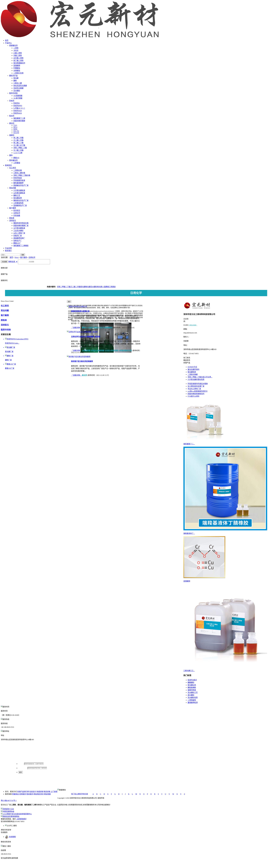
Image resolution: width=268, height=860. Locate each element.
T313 (15, 125)
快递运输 (39, 791)
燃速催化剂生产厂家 (20, 185)
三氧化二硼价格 (19, 173)
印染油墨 (16, 215)
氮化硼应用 (17, 198)
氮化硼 (15, 78)
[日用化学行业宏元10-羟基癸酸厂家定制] (82, 332)
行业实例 (8, 248)
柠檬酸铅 (16, 68)
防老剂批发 (17, 178)
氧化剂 (84, 375)
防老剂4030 (17, 113)
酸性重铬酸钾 (18, 183)
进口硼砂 (191, 695)
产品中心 (8, 43)
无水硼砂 (16, 91)
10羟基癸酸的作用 (125, 350)
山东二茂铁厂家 (19, 233)
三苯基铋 (16, 163)
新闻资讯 (8, 165)
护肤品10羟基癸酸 (97, 350)
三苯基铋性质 (18, 203)
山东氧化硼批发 (19, 193)
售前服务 (29, 794)
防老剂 (11, 101)
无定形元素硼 (18, 88)
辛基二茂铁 (17, 55)
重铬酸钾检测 (193, 702)
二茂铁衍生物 (18, 73)
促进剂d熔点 (192, 680)
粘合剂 (11, 116)
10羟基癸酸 (86, 350)
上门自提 (54, 791)
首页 (6, 40)
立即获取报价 (21, 819)
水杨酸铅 (16, 70)
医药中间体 (13, 93)
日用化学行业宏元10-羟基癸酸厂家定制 (85, 336)
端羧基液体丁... (189, 533)
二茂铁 (15, 48)
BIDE (15, 129)
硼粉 (15, 80)
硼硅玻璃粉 (192, 687)
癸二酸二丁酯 (18, 143)
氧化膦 (99, 287)
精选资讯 (186, 360)
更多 (69, 301)
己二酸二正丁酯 (19, 145)
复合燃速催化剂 (19, 63)
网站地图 (47, 794)
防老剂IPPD (17, 106)
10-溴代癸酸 (17, 98)
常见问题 (12, 188)
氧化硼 (87, 287)
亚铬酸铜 (16, 65)
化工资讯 (12, 168)
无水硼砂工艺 (193, 692)
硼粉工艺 (16, 195)
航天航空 (16, 210)
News (17, 257)
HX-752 (16, 131)
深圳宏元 (12, 220)
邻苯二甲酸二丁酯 (20, 148)
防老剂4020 (17, 111)
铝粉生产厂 (17, 240)
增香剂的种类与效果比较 (80, 311)
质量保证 (15, 794)
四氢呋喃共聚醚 (19, 121)
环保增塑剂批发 (19, 180)
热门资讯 (186, 358)
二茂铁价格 (17, 170)
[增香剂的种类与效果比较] (77, 306)
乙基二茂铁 (17, 53)
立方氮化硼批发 (19, 228)
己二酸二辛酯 (18, 140)
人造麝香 (105, 287)
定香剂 (90, 328)
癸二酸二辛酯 (18, 138)
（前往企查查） (192, 325)
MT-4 (15, 127)
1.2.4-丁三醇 (17, 153)
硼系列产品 (13, 75)
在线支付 (32, 791)
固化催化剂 (13, 160)
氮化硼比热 (192, 685)
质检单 (11, 218)
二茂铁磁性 (192, 700)
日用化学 (16, 213)
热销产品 (186, 363)
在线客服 (12, 837)
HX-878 (16, 133)
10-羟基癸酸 (17, 96)
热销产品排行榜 (23, 791)
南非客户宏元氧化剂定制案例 (82, 361)
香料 (11, 155)
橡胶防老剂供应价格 (20, 223)
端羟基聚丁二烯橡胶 (20, 246)
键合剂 (11, 123)
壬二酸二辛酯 (18, 150)
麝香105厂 (17, 243)
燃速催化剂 (13, 45)
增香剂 (96, 328)
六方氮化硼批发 (19, 190)
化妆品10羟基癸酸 (111, 350)
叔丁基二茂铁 (18, 60)
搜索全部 (13, 262)
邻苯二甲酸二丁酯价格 (21, 175)
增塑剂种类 (192, 690)
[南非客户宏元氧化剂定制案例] (78, 356)
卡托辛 (15, 50)
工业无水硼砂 (18, 230)
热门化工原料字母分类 (79, 794)
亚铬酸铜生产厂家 (20, 205)
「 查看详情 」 (76, 328)
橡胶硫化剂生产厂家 (20, 200)
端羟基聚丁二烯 (19, 118)
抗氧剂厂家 (17, 235)
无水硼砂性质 (193, 697)
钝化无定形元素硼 (20, 85)
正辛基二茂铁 (18, 58)
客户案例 (12, 208)
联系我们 (8, 251)
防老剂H (16, 103)
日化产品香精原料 (106, 328)
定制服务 (22, 794)
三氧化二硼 (17, 83)
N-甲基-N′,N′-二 (19, 108)
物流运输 (47, 791)
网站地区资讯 (39, 794)
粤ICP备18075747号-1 (9, 800)
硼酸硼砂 (191, 682)
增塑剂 (11, 135)
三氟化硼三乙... (189, 671)
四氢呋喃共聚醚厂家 (20, 225)
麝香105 (16, 158)
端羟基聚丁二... (189, 444)
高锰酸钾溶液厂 (19, 238)
